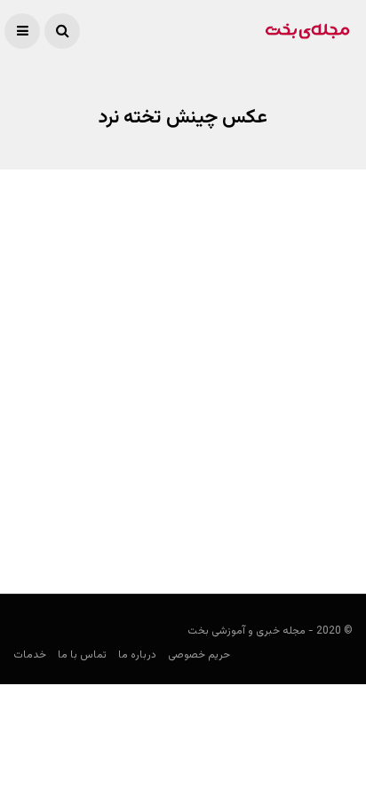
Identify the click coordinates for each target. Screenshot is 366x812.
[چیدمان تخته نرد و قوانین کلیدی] (183, 369)
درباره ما (137, 655)
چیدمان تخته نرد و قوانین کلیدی (249, 494)
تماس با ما (82, 655)
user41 (335, 529)
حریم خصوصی (199, 655)
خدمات (29, 655)
